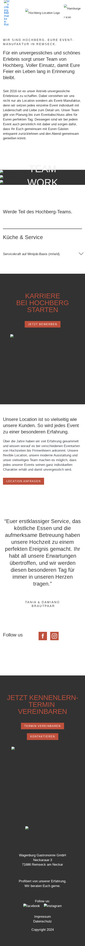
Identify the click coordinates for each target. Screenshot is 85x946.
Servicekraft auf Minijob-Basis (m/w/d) (31, 254)
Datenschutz (42, 921)
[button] (42, 253)
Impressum (42, 916)
